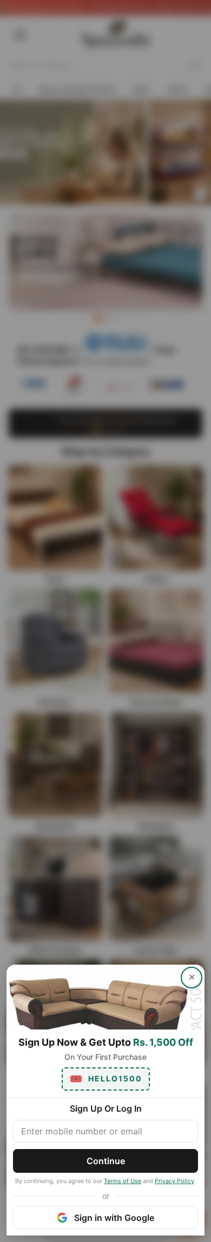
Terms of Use (122, 1181)
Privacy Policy (174, 1181)
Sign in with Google (114, 1217)
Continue (106, 1160)
